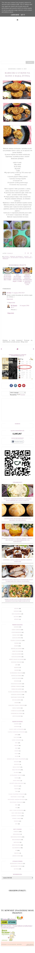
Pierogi (16, 788)
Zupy (16, 823)
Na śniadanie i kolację (17, 257)
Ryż (16, 807)
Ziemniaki (16, 821)
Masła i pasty (16, 767)
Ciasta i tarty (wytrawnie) (16, 729)
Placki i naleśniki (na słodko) (16, 691)
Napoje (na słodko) (16, 675)
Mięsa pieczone (16, 769)
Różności (16, 619)
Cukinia (26, 256)
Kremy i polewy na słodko (16, 659)
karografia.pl (30, 945)
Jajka (16, 748)
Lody (16, 664)
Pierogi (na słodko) (17, 689)
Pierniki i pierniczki (16, 686)
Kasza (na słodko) (16, 656)
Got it (23, 15)
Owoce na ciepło (16, 678)
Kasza (16, 753)
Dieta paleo (17, 842)
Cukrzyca (16, 831)
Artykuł (16, 608)
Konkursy (16, 611)
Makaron (16, 761)
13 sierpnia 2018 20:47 (18, 293)
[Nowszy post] (1, 349)
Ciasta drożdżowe (16, 632)
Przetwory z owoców (17, 697)
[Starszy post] (33, 349)
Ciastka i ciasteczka (16, 640)
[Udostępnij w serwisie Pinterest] (31, 253)
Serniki (16, 702)
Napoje (16, 777)
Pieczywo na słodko (16, 683)
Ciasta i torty (16, 635)
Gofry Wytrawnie (16, 740)
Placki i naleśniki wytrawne (16, 794)
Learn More (15, 15)
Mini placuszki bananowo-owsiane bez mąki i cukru (17, 278)
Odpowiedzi (11, 302)
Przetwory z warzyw (16, 796)
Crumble (16, 643)
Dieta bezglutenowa (16, 836)
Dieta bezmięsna (16, 839)
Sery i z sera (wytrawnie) (16, 810)
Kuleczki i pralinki (16, 662)
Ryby (16, 804)
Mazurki (17, 670)
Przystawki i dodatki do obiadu (16, 799)
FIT (31, 256)
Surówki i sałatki (16, 815)
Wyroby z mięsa (16, 818)
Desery (16, 645)
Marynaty (16, 764)
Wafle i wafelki (16, 708)
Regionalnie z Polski (16, 866)
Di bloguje (14, 305)
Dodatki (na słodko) (16, 648)
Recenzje (16, 616)
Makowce (16, 667)
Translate (22, 394)
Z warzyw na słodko (16, 710)
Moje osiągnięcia (16, 613)
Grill (16, 742)
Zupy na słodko (17, 716)
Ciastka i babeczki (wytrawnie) (13, 256)
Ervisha (9, 293)
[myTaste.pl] (12, 919)
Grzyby (17, 745)
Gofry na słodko (16, 651)
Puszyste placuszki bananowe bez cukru (7, 277)
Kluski (17, 756)
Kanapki (17, 750)
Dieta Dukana (16, 834)
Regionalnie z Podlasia (16, 863)
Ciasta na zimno (16, 637)
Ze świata (16, 868)
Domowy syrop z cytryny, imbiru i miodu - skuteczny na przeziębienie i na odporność (17, 540)
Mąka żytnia (6, 257)
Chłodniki (16, 726)
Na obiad (16, 772)
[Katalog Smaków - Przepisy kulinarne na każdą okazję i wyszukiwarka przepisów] (17, 927)
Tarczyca (16, 853)
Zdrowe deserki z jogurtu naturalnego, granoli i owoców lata (27, 279)
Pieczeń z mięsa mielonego (17, 783)
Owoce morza (16, 780)
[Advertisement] (17, 38)
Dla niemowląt (16, 847)
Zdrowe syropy (17, 855)
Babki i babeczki (16, 629)
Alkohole (16, 723)
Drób (16, 734)
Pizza (16, 791)
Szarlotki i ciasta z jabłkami (16, 705)
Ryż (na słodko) (16, 699)
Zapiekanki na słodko (17, 713)
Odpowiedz (10, 299)
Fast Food (16, 737)
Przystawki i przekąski (16, 802)
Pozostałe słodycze (16, 694)
